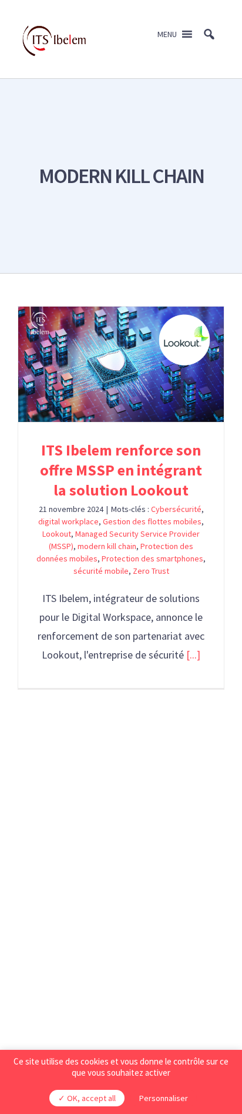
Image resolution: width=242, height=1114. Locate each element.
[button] (167, 34)
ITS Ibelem (121, 863)
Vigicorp (168, 982)
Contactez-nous (121, 931)
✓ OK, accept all (87, 1098)
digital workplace (68, 521)
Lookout (56, 533)
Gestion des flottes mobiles (152, 521)
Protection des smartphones (152, 558)
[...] (193, 654)
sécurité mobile (101, 571)
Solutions (121, 844)
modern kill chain (107, 546)
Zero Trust (151, 571)
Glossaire (121, 901)
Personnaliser (163, 1098)
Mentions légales (86, 982)
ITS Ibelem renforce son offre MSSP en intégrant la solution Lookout (121, 364)
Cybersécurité (176, 509)
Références (121, 882)
